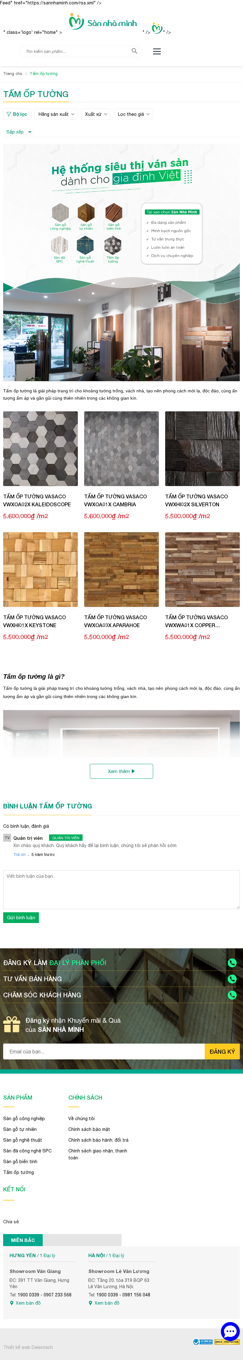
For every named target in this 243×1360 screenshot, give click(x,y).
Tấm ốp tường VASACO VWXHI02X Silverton (196, 500)
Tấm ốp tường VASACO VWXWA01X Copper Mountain (196, 621)
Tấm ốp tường (18, 1172)
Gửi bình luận (21, 917)
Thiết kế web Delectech (28, 1347)
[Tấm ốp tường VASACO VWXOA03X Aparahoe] (121, 569)
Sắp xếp (15, 131)
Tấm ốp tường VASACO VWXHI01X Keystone (34, 621)
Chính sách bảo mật (89, 1129)
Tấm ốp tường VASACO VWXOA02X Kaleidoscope (37, 500)
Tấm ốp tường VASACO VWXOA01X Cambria (115, 500)
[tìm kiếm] (134, 51)
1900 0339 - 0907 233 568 (45, 1294)
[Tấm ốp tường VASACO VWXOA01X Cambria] (121, 448)
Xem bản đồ (28, 1303)
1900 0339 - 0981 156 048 (123, 1294)
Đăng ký (222, 1051)
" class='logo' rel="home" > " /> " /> (87, 32)
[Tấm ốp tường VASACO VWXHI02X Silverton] (202, 448)
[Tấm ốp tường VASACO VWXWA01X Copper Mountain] (202, 569)
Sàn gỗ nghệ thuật (22, 1140)
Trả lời (19, 854)
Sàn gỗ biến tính (20, 1161)
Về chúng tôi (81, 1118)
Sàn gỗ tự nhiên (20, 1129)
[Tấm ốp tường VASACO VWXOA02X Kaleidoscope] (40, 448)
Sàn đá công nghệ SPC (27, 1150)
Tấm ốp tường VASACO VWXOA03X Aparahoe (115, 621)
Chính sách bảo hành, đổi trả (98, 1140)
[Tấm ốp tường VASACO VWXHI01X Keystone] (40, 569)
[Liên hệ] (230, 1331)
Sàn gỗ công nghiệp (24, 1118)
